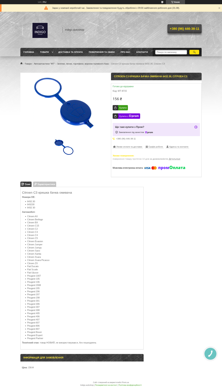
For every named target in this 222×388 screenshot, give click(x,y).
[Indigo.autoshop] (40, 30)
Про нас (125, 52)
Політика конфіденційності (130, 385)
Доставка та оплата (70, 52)
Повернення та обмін (102, 52)
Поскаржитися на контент (106, 385)
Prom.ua (125, 382)
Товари (44, 52)
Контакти (142, 52)
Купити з (123, 116)
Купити (123, 107)
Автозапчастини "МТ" (44, 63)
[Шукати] (194, 52)
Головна (28, 52)
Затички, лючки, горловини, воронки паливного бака (83, 63)
